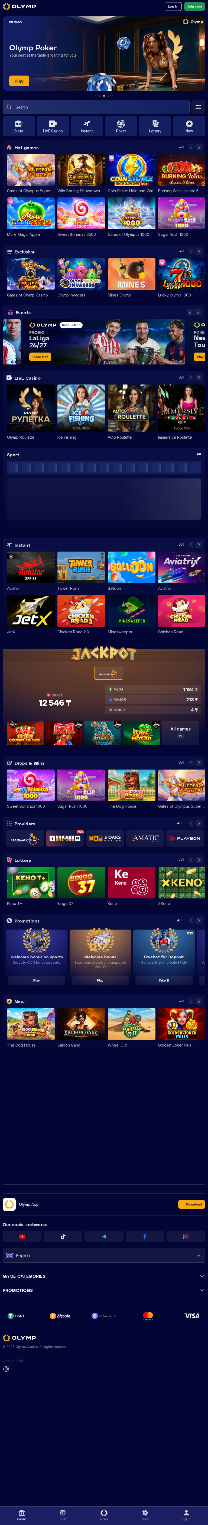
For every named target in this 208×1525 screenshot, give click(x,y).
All (181, 147)
